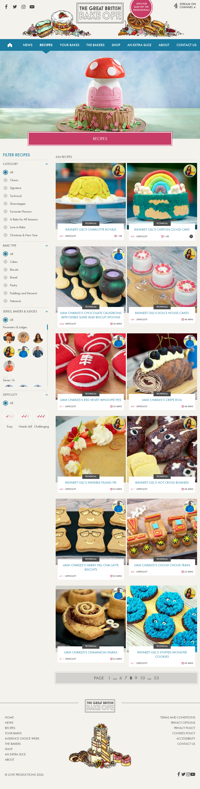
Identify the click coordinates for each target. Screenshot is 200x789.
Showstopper (18, 204)
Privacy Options (183, 723)
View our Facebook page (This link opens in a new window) (6, 6)
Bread (13, 277)
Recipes (46, 45)
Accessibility (186, 738)
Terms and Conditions (177, 717)
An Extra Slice (139, 45)
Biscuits (14, 269)
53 (156, 678)
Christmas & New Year (24, 235)
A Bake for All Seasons (24, 219)
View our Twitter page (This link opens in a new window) (14, 6)
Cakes (14, 262)
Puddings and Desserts (23, 293)
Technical (15, 196)
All (11, 172)
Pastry (13, 285)
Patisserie (15, 301)
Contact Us (186, 45)
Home (10, 45)
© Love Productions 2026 (24, 774)
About (164, 45)
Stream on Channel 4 (177, 8)
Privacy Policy (184, 728)
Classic (14, 180)
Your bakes (13, 733)
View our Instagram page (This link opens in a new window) (23, 6)
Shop (116, 45)
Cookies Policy (183, 733)
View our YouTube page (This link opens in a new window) (32, 6)
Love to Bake (17, 227)
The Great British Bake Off (100, 13)
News (27, 45)
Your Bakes (69, 45)
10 (142, 678)
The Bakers (95, 45)
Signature (15, 188)
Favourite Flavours (21, 211)
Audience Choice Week (22, 738)
